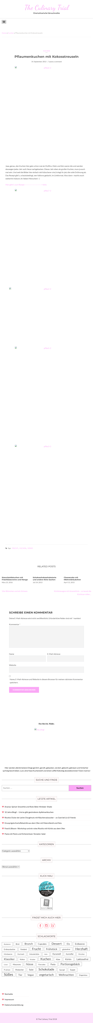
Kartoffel (69, 954)
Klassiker (9, 959)
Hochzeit (20, 954)
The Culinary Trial (46, 7)
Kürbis (68, 959)
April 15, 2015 (69, 582)
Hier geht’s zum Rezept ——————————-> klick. (26, 184)
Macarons (17, 964)
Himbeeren (8, 954)
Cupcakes (42, 944)
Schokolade (46, 969)
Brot (17, 944)
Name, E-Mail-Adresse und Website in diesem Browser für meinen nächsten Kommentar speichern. (46, 681)
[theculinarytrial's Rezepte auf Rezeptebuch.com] (46, 899)
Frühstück (51, 949)
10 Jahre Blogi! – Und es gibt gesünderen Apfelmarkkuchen (29, 812)
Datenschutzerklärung (14, 1005)
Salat (31, 969)
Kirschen (81, 954)
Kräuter (32, 959)
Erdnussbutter (9, 949)
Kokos (22, 959)
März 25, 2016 (7, 582)
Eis (68, 943)
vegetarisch (46, 974)
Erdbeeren (80, 944)
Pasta (52, 964)
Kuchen (11, 33)
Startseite (9, 994)
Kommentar (14, 624)
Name (11, 654)
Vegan (30, 974)
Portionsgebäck (70, 964)
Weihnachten (66, 974)
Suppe (72, 970)
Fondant (23, 949)
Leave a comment (55, 62)
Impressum (9, 999)
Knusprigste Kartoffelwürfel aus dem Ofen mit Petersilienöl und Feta (33, 823)
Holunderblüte (34, 954)
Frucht (15, 548)
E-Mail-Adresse (53, 654)
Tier (20, 974)
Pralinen (7, 970)
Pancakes (41, 964)
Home (4, 33)
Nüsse (29, 964)
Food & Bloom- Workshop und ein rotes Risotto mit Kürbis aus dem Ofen (35, 828)
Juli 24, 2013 (37, 582)
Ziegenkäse (83, 975)
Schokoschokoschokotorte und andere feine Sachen (44, 578)
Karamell (57, 954)
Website (12, 665)
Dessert (57, 943)
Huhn (45, 954)
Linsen (6, 964)
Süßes (30, 548)
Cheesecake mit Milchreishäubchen (72, 578)
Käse (58, 959)
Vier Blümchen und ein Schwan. (15, 591)
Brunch (29, 943)
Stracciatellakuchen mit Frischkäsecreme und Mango (15, 578)
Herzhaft (81, 949)
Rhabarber (19, 970)
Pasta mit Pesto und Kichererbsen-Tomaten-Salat (25, 834)
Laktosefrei (82, 959)
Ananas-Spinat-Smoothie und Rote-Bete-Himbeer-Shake (28, 806)
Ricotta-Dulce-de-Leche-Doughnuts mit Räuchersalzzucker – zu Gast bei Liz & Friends (40, 817)
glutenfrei (66, 949)
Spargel (62, 970)
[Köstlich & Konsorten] (46, 882)
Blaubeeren (7, 944)
